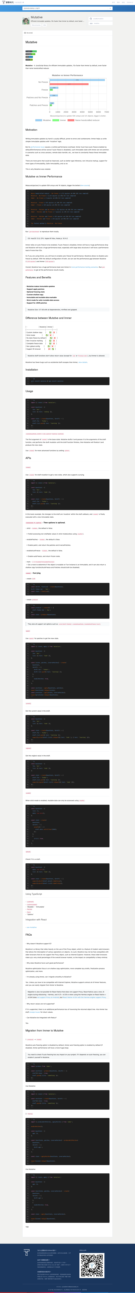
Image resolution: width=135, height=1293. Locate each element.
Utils (44, 25)
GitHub (129, 2)
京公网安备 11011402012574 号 (72, 1289)
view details (82, 362)
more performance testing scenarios (84, 267)
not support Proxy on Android (48, 997)
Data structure (36, 25)
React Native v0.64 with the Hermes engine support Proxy (84, 997)
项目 (118, 2)
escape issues (35, 1012)
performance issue (37, 147)
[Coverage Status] (30, 54)
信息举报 (84, 1289)
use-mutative (32, 927)
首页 (113, 2)
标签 (123, 2)
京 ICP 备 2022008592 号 (55, 1289)
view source (84, 185)
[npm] (29, 57)
